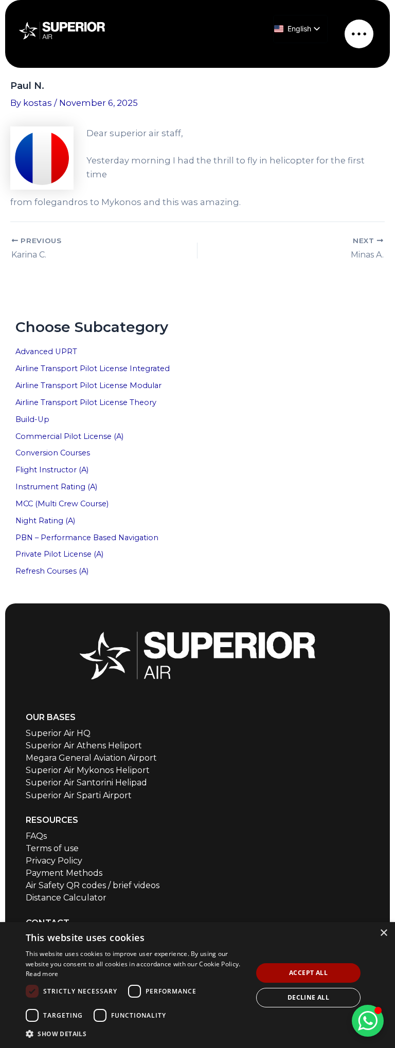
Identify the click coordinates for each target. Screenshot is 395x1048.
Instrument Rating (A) (56, 486)
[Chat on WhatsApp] (368, 1021)
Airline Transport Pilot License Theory (85, 402)
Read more (42, 973)
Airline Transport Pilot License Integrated (92, 368)
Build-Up (32, 419)
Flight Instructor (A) (51, 469)
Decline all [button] (308, 997)
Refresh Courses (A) (51, 571)
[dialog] (197, 985)
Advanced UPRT (46, 351)
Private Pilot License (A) (59, 554)
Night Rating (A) (45, 520)
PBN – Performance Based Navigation (86, 537)
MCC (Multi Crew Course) (62, 503)
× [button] (383, 933)
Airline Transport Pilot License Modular (88, 385)
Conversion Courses (52, 452)
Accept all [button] (308, 972)
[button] (136, 1033)
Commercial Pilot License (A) (69, 436)
